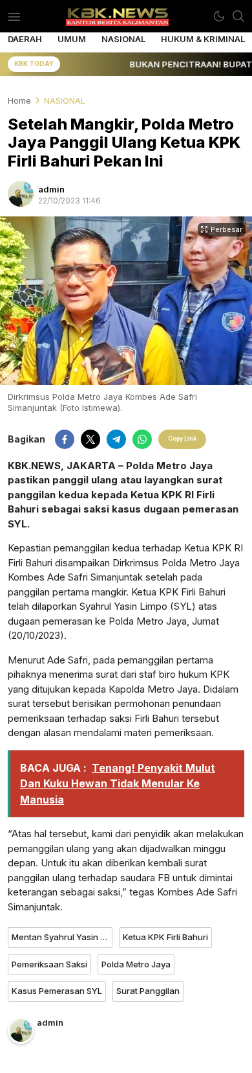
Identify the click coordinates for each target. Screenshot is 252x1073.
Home (19, 100)
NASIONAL (64, 100)
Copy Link (182, 438)
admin (51, 189)
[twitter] (90, 439)
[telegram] (116, 439)
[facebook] (64, 439)
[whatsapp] (142, 439)
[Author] (21, 194)
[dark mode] (219, 16)
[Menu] (14, 16)
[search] (238, 16)
